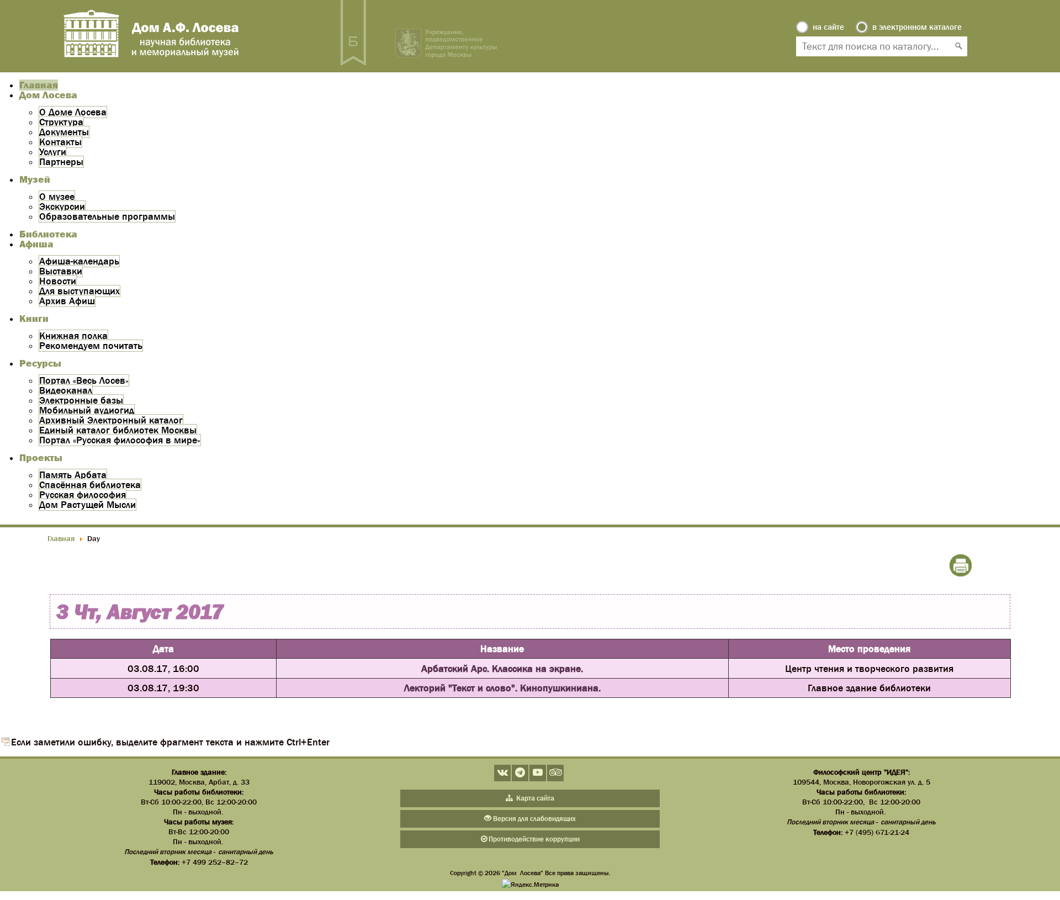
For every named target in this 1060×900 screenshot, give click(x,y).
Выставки (60, 271)
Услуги (52, 151)
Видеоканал (65, 390)
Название (502, 648)
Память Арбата (73, 474)
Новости (57, 281)
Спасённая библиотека (90, 484)
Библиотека (48, 234)
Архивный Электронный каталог (111, 420)
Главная (38, 85)
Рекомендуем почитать (90, 345)
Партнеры (61, 161)
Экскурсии (62, 206)
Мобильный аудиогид (86, 410)
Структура (61, 122)
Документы (64, 131)
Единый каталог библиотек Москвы (118, 430)
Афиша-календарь (79, 261)
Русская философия (82, 494)
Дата (163, 648)
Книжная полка (73, 335)
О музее (57, 196)
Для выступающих (79, 291)
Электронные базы (81, 400)
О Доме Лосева (73, 112)
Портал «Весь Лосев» (84, 380)
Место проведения (869, 648)
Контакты (60, 141)
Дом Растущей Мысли (87, 504)
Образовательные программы (107, 216)
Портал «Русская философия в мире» (119, 440)
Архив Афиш (67, 300)
